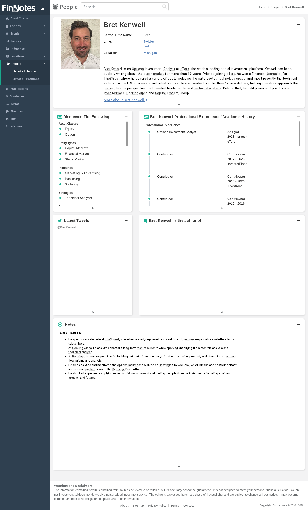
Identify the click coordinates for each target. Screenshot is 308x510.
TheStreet (112, 78)
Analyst (169, 69)
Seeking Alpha (137, 93)
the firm (187, 339)
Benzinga (78, 356)
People (275, 7)
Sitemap (138, 505)
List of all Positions (26, 79)
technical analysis (207, 88)
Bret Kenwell (113, 69)
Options (138, 69)
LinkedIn (150, 46)
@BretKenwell (66, 227)
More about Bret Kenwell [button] (124, 99)
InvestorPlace (114, 93)
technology (226, 78)
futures (90, 377)
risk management (137, 373)
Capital (160, 93)
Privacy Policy (157, 505)
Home (262, 7)
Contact (188, 505)
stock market (154, 74)
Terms (175, 505)
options (231, 356)
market (109, 88)
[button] (179, 62)
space (241, 78)
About (124, 505)
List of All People (24, 71)
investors (269, 83)
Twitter (149, 41)
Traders (173, 93)
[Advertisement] (272, 396)
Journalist (274, 74)
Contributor (236, 154)
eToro (184, 69)
